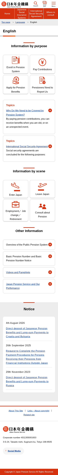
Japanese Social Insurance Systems (21, 13)
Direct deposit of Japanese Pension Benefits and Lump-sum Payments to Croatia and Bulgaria (27, 332)
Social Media (14, 451)
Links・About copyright (38, 411)
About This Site (16, 411)
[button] (35, 4)
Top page (5, 22)
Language (20, 22)
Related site (29, 415)
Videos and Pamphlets (18, 272)
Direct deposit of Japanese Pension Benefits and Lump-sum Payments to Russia (27, 381)
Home (7, 13)
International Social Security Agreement (36, 13)
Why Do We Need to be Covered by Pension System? (25, 112)
